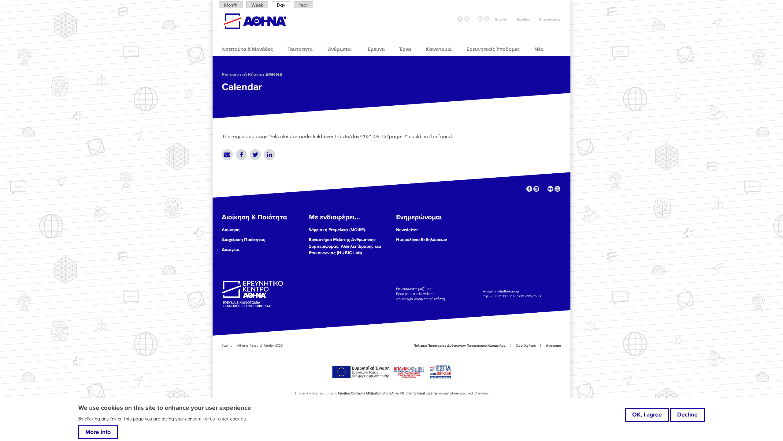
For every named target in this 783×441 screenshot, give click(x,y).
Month (230, 5)
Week (257, 5)
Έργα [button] (405, 49)
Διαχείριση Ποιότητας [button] (243, 239)
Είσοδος (523, 19)
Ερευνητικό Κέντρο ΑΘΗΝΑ (252, 75)
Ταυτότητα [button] (300, 49)
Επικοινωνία (549, 19)
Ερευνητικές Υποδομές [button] (493, 49)
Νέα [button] (539, 49)
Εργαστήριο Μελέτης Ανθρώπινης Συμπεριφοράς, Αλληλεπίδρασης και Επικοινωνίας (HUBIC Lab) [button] (345, 246)
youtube (487, 19)
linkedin (467, 19)
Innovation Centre (254, 21)
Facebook (241, 154)
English (501, 19)
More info (98, 432)
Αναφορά (553, 346)
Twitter (255, 154)
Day (283, 5)
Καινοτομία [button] (439, 49)
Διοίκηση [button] (230, 229)
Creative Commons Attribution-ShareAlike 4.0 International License (388, 393)
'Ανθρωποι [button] (339, 49)
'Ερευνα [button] (375, 49)
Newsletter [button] (407, 229)
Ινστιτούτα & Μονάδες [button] (247, 49)
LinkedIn (269, 154)
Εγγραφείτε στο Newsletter (416, 293)
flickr (480, 19)
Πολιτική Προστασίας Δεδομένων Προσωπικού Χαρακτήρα (460, 346)
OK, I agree (647, 414)
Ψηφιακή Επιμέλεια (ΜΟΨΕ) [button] (337, 229)
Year (303, 5)
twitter (473, 19)
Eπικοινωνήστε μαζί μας (413, 288)
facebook (460, 19)
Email (227, 154)
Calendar (242, 87)
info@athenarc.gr (506, 291)
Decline (687, 414)
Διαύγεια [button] (230, 249)
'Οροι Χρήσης (525, 346)
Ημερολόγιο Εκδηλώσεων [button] (421, 239)
